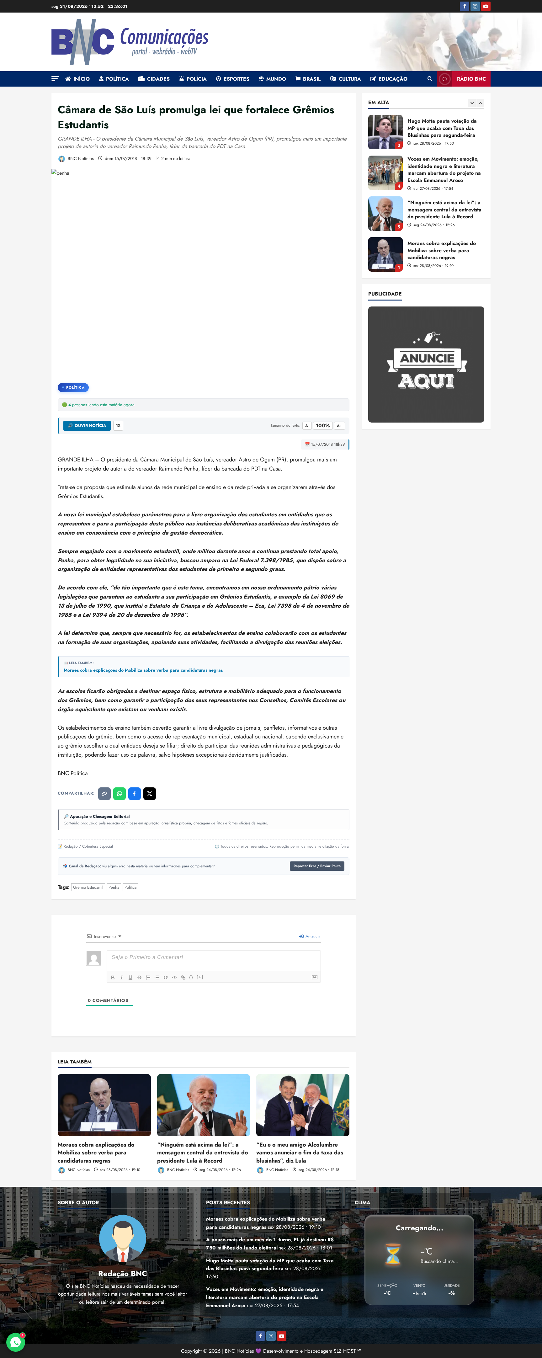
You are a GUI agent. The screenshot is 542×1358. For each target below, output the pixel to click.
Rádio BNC (471, 79)
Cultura (350, 79)
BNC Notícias (80, 158)
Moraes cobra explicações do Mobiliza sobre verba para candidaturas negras (143, 670)
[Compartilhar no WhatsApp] (119, 793)
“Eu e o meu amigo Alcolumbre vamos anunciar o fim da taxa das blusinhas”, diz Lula (299, 1152)
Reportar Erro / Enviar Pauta (317, 865)
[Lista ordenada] (148, 977)
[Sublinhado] (130, 977)
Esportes (236, 79)
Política (117, 79)
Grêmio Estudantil (88, 887)
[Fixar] (139, 977)
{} (191, 977)
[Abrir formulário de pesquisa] (430, 79)
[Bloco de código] (174, 977)
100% (323, 425)
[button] (55, 78)
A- (307, 426)
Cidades (158, 79)
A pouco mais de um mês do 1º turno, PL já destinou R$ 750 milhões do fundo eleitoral (385, 254)
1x (118, 425)
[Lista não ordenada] (156, 977)
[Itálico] (121, 977)
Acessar (312, 936)
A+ (339, 426)
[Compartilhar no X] (149, 793)
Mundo (276, 79)
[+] (200, 977)
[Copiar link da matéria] (104, 793)
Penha (114, 887)
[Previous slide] (472, 103)
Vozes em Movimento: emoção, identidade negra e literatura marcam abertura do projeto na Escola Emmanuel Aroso (385, 132)
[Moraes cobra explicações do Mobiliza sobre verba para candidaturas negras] (104, 1105)
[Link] (183, 977)
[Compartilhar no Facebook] (134, 793)
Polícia (197, 79)
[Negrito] (113, 977)
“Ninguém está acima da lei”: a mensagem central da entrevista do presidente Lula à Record (202, 1152)
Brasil (312, 79)
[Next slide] (480, 103)
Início (81, 79)
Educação (393, 79)
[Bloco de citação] (165, 977)
